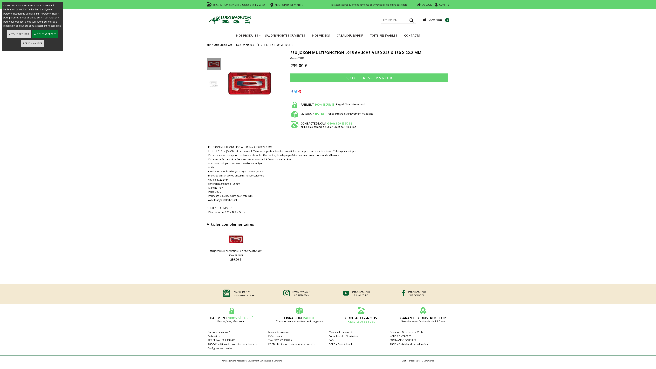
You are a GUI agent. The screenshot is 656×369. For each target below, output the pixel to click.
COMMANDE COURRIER (403, 340)
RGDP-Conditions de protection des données (232, 344)
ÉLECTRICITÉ (264, 44)
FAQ (331, 340)
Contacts (412, 35)
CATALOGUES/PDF (350, 35)
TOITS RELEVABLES (383, 35)
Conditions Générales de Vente (406, 332)
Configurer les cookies (220, 348)
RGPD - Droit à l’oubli (340, 344)
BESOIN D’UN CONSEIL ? (239, 4)
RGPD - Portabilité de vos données (409, 344)
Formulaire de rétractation (343, 336)
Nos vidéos (321, 35)
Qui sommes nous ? (219, 332)
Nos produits (247, 35)
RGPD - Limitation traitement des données (291, 344)
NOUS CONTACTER (400, 336)
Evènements (275, 336)
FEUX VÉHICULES (283, 44)
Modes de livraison (278, 332)
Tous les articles (245, 44)
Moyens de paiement (340, 332)
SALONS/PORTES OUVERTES (285, 35)
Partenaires (214, 336)
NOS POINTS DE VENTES (289, 4)
